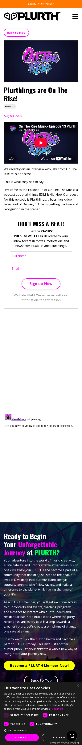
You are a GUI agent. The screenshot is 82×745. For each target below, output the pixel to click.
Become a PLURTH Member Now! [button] (39, 665)
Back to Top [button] (41, 680)
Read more (57, 708)
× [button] (77, 685)
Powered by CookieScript (64, 743)
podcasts (10, 106)
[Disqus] (41, 361)
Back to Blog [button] (16, 32)
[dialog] (41, 713)
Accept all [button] (22, 737)
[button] (41, 730)
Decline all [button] (59, 737)
